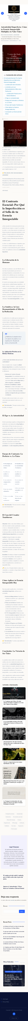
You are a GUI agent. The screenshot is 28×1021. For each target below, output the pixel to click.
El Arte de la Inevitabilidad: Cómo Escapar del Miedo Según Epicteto (13, 978)
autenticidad (19, 813)
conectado (12, 900)
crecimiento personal (18, 816)
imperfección (7, 822)
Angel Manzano (14, 847)
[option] (14, 975)
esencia (19, 819)
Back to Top (14, 1018)
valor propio (14, 828)
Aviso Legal (5, 999)
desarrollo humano (11, 819)
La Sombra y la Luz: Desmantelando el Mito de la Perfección (13, 89)
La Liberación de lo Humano (13, 84)
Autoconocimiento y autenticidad (11, 34)
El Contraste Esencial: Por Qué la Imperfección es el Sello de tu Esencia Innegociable (13, 80)
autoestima (8, 816)
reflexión (22, 822)
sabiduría (7, 825)
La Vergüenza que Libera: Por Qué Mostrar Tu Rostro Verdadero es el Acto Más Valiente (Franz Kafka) (13, 949)
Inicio (2, 34)
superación (21, 825)
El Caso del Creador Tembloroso (14, 105)
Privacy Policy (6, 1002)
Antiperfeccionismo (10, 813)
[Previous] (21, 962)
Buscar (5, 906)
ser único (14, 825)
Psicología (15, 822)
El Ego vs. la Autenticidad (12, 98)
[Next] (24, 962)
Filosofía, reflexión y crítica (13, 971)
